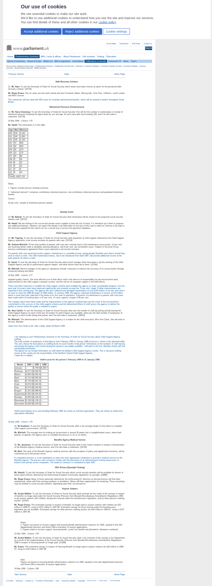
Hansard (79, 66)
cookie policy (107, 22)
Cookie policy (103, 580)
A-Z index (10, 581)
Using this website (68, 581)
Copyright (81, 581)
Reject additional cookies (82, 31)
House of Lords (34, 61)
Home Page (119, 74)
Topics (134, 61)
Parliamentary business (27, 56)
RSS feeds (136, 44)
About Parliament (71, 56)
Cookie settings (116, 31)
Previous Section (16, 74)
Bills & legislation (62, 61)
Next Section (20, 574)
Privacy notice (91, 580)
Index (66, 74)
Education (111, 56)
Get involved (89, 56)
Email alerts (124, 44)
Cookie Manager (115, 580)
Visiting (100, 56)
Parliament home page (25, 66)
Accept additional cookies (41, 31)
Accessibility (111, 44)
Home (10, 56)
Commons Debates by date (111, 66)
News (126, 61)
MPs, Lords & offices (51, 56)
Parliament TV (114, 61)
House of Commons (16, 61)
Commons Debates (91, 66)
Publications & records (96, 61)
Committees (77, 61)
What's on (47, 61)
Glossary (19, 581)
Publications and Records (64, 66)
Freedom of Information (44, 581)
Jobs (57, 581)
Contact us (148, 44)
